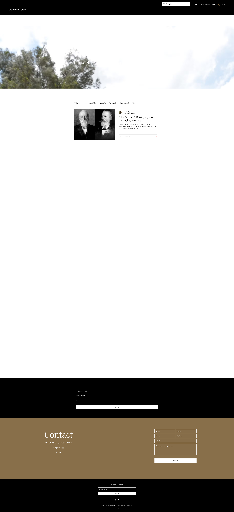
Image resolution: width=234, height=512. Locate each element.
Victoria (103, 103)
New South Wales (90, 103)
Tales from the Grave (16, 9)
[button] (157, 103)
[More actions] (156, 112)
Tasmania (112, 103)
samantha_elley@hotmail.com (58, 442)
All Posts (77, 103)
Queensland (124, 103)
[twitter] (60, 452)
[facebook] (57, 452)
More (134, 103)
